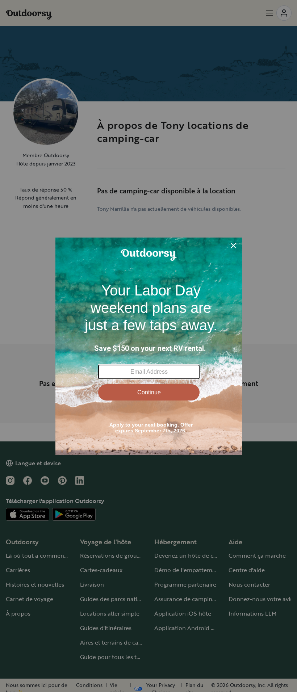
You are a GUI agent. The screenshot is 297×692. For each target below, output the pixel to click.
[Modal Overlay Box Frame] (148, 346)
